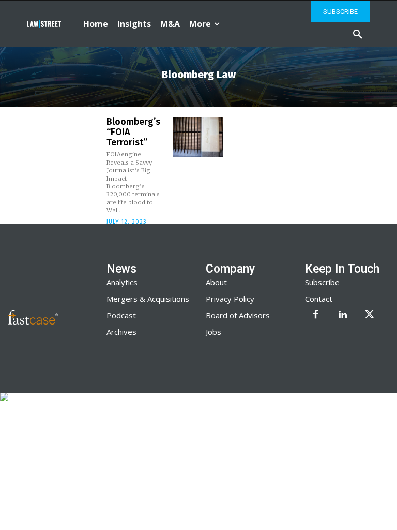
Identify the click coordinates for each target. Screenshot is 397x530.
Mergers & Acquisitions (147, 298)
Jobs (213, 332)
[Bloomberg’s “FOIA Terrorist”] (198, 137)
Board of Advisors (238, 315)
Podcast (121, 315)
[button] (357, 34)
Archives (121, 332)
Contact (318, 298)
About (216, 282)
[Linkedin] (343, 315)
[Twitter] (369, 315)
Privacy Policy (230, 298)
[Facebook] (316, 315)
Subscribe (322, 282)
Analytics (122, 282)
